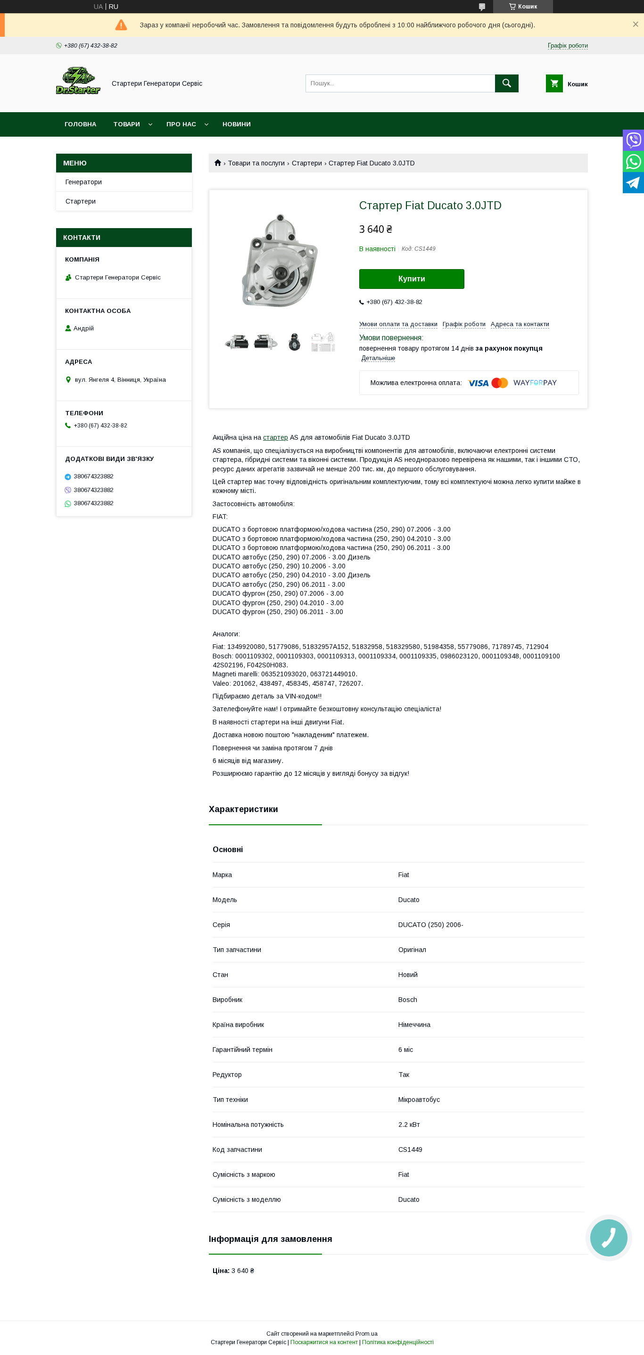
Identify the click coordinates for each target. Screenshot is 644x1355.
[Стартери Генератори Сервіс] (78, 100)
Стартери (307, 163)
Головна (80, 124)
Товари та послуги (256, 163)
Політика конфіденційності (398, 1342)
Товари (126, 124)
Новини (237, 124)
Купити (411, 279)
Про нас (181, 124)
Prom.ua (366, 1333)
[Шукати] (507, 83)
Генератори (84, 182)
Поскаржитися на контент (324, 1342)
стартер (275, 437)
